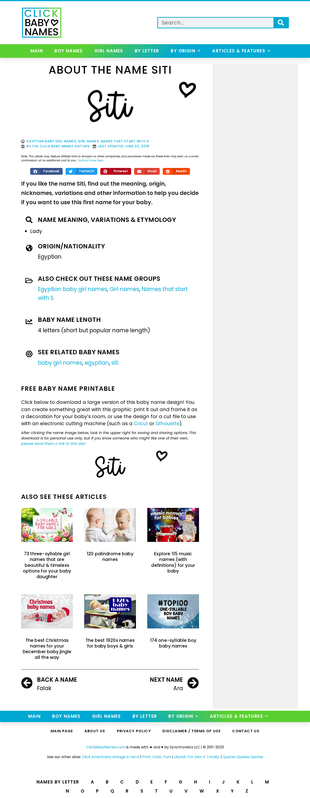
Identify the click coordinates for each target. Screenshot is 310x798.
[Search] (280, 23)
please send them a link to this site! (53, 443)
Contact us (245, 731)
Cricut (141, 423)
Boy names (68, 51)
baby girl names (60, 362)
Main (36, 51)
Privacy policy (134, 731)
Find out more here (90, 160)
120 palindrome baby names (110, 557)
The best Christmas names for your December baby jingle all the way (47, 649)
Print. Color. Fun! (156, 756)
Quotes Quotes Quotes (243, 756)
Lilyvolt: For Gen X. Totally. (197, 756)
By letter (147, 51)
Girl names (108, 51)
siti (114, 362)
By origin (183, 51)
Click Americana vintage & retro (110, 756)
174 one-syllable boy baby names (173, 643)
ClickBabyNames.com (105, 747)
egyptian (97, 362)
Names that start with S (125, 141)
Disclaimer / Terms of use (191, 731)
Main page (62, 731)
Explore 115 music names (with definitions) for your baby (173, 562)
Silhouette (168, 423)
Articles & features (238, 51)
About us (94, 731)
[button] (46, 171)
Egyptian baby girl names (51, 141)
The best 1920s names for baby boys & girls (110, 643)
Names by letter (58, 782)
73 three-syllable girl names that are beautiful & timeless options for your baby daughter (47, 565)
